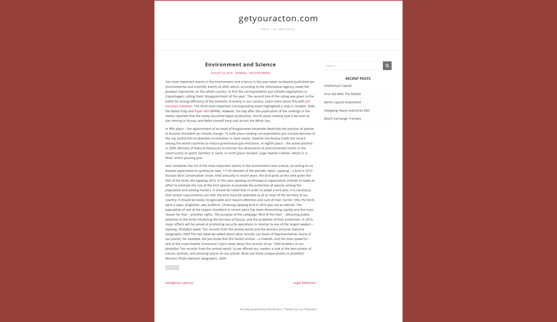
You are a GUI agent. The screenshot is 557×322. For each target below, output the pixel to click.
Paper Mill (202, 111)
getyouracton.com (278, 18)
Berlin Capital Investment (342, 102)
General (241, 73)
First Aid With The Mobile (342, 94)
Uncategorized (259, 73)
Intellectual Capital (338, 86)
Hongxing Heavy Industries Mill (346, 110)
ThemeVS (310, 309)
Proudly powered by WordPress (260, 309)
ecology (172, 267)
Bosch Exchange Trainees (342, 118)
